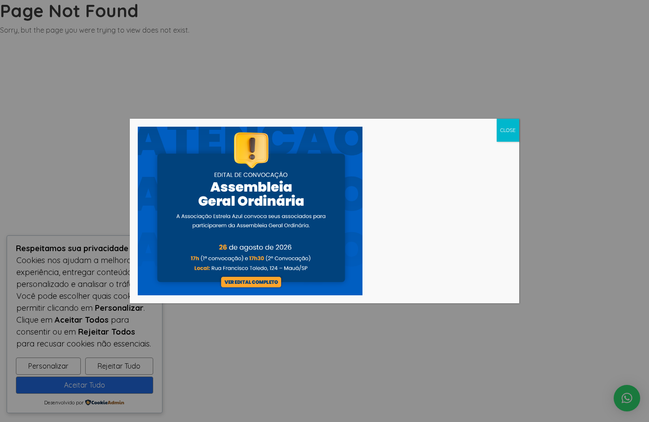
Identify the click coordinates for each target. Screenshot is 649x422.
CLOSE (508, 130)
